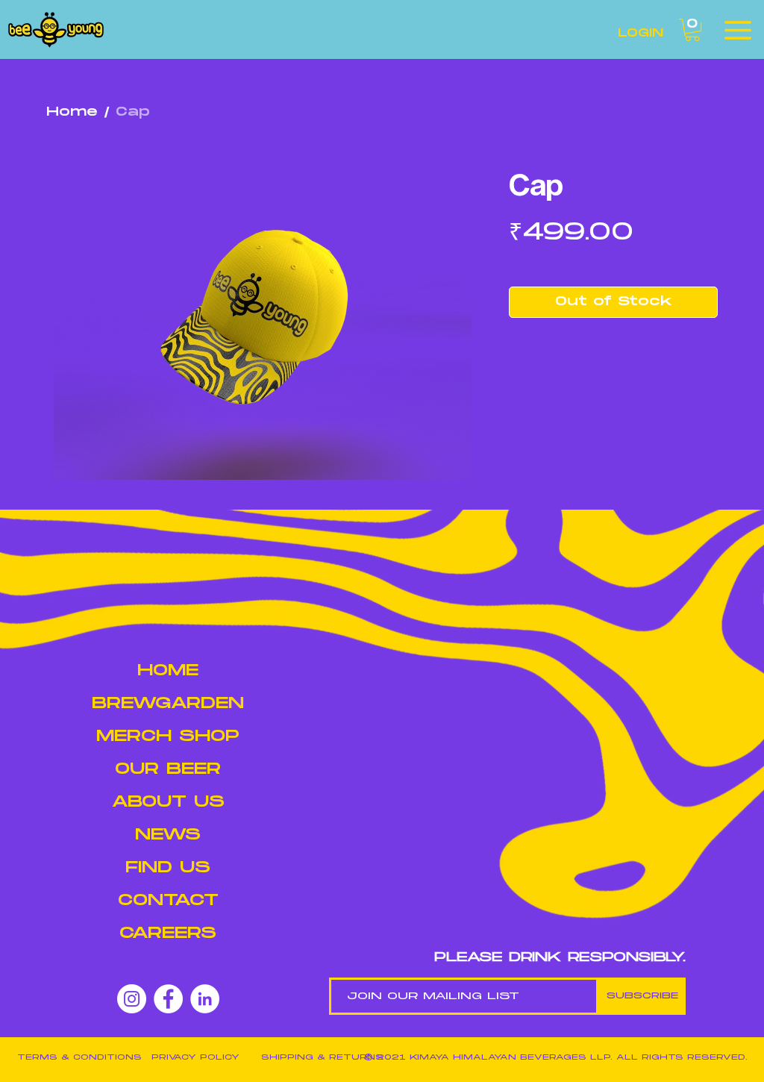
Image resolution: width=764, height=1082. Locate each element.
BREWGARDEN (168, 703)
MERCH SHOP (167, 736)
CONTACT (168, 900)
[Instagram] (131, 998)
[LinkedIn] (204, 998)
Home (72, 112)
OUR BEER (168, 769)
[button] (692, 30)
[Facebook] (168, 998)
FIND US (167, 867)
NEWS (168, 834)
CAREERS (167, 933)
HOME (167, 670)
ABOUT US (168, 801)
